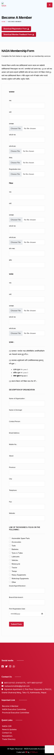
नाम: (10, 100)
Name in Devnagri (15, 410)
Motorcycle (16, 564)
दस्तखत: (11, 124)
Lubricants (16, 557)
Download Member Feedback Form (18, 34)
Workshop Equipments (20, 579)
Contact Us (7, 733)
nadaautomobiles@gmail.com (16, 686)
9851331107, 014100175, (14, 683)
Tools (14, 546)
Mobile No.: (13, 444)
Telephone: (13, 490)
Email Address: (14, 433)
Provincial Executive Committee (15, 712)
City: (10, 479)
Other (14, 582)
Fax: (10, 502)
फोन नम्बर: (12, 248)
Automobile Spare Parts (21, 538)
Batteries (15, 549)
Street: (11, 456)
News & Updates (9, 729)
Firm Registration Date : (17, 609)
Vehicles (15, 560)
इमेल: (10, 260)
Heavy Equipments (19, 575)
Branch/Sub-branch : (16, 597)
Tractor (14, 568)
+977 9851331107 (34, 683)
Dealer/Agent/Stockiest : (17, 586)
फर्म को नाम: (12, 135)
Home (4, 21)
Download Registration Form (15, 29)
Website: (12, 513)
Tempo (14, 571)
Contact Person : (15, 421)
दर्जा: (10, 112)
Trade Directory (8, 739)
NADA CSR (6, 726)
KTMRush (34, 752)
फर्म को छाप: (12, 146)
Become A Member (10, 706)
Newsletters (7, 736)
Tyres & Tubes (17, 553)
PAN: (11, 158)
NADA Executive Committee (14, 709)
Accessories (16, 542)
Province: (12, 467)
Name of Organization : (17, 398)
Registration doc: (15, 169)
